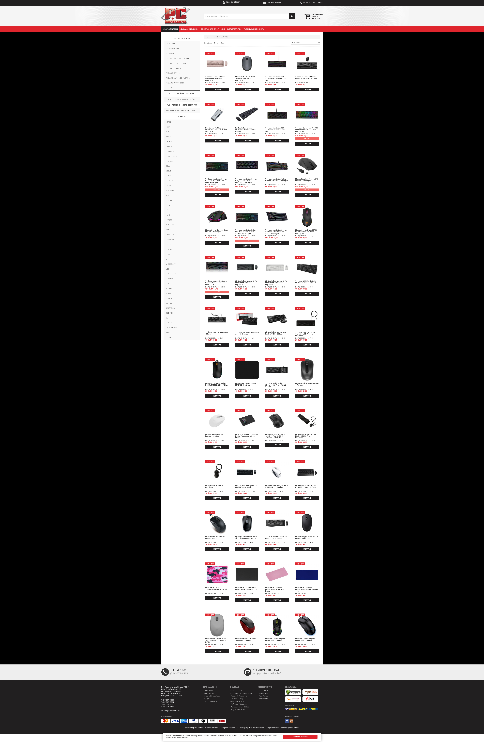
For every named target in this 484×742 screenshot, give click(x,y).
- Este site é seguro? (237, 701)
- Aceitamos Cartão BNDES (239, 707)
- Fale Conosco (263, 690)
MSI (167, 269)
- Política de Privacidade (238, 704)
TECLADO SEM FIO (173, 88)
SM (167, 318)
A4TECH (169, 122)
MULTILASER (171, 274)
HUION (168, 215)
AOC (167, 131)
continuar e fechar (300, 736)
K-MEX (168, 230)
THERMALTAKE (171, 328)
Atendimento (265, 687)
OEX (167, 283)
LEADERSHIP (170, 239)
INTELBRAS (170, 225)
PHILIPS (169, 298)
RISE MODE (170, 313)
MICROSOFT (171, 264)
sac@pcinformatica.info (267, 671)
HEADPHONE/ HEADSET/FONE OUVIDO (181, 110)
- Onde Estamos (208, 693)
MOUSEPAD (170, 53)
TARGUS (169, 323)
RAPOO (169, 303)
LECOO (169, 244)
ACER (168, 127)
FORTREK (169, 181)
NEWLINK (169, 279)
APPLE (168, 136)
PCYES (168, 293)
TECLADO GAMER (172, 73)
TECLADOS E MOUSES (182, 38)
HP (167, 210)
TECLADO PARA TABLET (175, 83)
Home (208, 37)
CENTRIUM (170, 151)
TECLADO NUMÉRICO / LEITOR (178, 78)
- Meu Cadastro (263, 699)
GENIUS (169, 200)
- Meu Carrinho (263, 693)
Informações (210, 687)
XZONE (168, 337)
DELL (168, 166)
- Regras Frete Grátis (237, 709)
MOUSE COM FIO (172, 43)
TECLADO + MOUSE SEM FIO (177, 63)
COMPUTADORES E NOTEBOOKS (213, 29)
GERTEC (169, 205)
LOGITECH (170, 254)
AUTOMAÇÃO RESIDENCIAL (254, 29)
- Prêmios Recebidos (210, 701)
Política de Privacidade (179, 738)
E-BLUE (168, 171)
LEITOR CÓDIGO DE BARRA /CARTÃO (180, 99)
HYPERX (169, 220)
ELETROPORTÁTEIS (234, 29)
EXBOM (169, 176)
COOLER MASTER (172, 156)
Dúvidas (234, 687)
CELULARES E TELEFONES (189, 29)
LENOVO (169, 249)
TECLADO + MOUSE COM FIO (177, 58)
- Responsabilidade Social (212, 696)
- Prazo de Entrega (236, 699)
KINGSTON (170, 234)
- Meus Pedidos (263, 696)
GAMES (169, 195)
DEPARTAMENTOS (169, 29)
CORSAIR (169, 161)
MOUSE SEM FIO (172, 48)
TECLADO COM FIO (173, 68)
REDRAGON (170, 308)
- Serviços (206, 699)
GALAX (168, 185)
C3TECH (169, 146)
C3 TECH (169, 141)
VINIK (168, 332)
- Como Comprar (236, 690)
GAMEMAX (170, 190)
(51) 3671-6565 (179, 671)
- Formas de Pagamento (238, 696)
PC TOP (169, 288)
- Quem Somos (208, 690)
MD (167, 259)
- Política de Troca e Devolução (241, 693)
